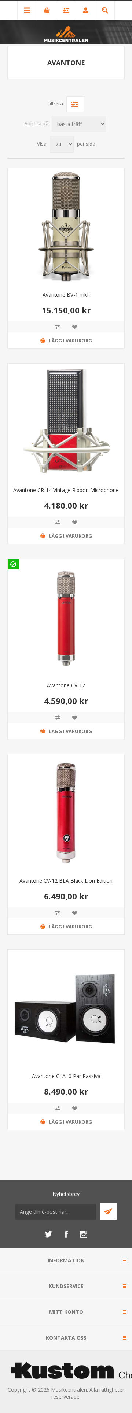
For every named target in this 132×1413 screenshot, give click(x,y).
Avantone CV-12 (66, 685)
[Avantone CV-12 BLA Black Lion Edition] (66, 813)
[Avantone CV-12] (66, 618)
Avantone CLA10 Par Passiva (66, 1075)
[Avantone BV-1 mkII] (66, 227)
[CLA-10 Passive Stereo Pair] (66, 1008)
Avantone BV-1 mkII (66, 294)
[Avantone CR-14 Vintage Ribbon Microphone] (66, 422)
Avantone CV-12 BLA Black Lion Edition (66, 880)
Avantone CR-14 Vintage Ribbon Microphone (66, 489)
